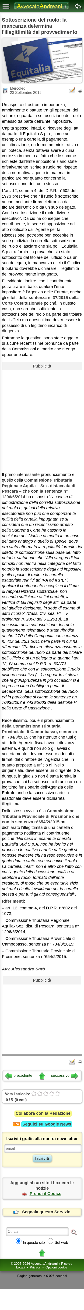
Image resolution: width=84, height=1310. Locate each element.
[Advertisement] (42, 414)
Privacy (35, 1267)
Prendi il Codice (45, 1193)
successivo (60, 1075)
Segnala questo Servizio (46, 1212)
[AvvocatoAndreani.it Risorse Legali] (42, 9)
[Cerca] (74, 1232)
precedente (23, 1075)
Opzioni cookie (56, 1267)
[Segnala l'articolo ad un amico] (72, 90)
